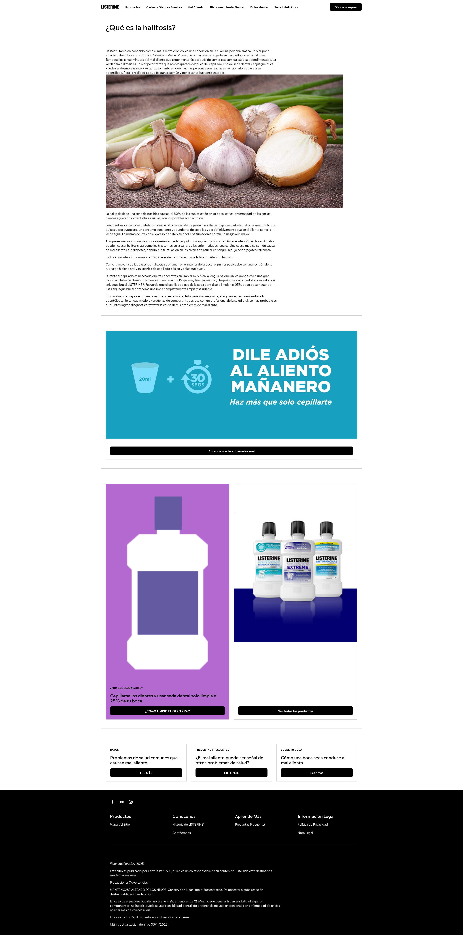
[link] (231, 385)
